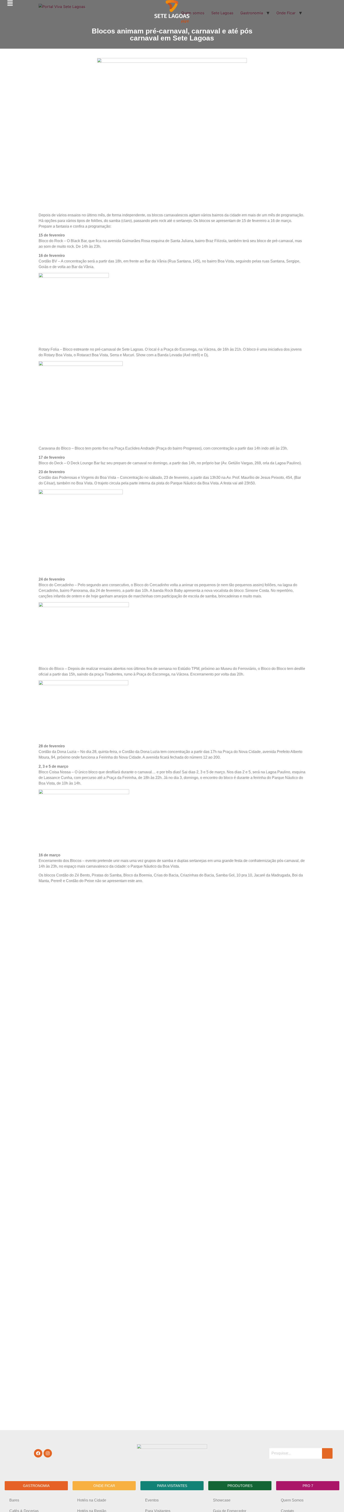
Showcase (222, 1500)
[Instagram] (48, 1453)
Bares (14, 1500)
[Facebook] (38, 1453)
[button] (36, 1485)
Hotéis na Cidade (91, 1500)
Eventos (152, 1500)
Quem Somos (292, 1500)
